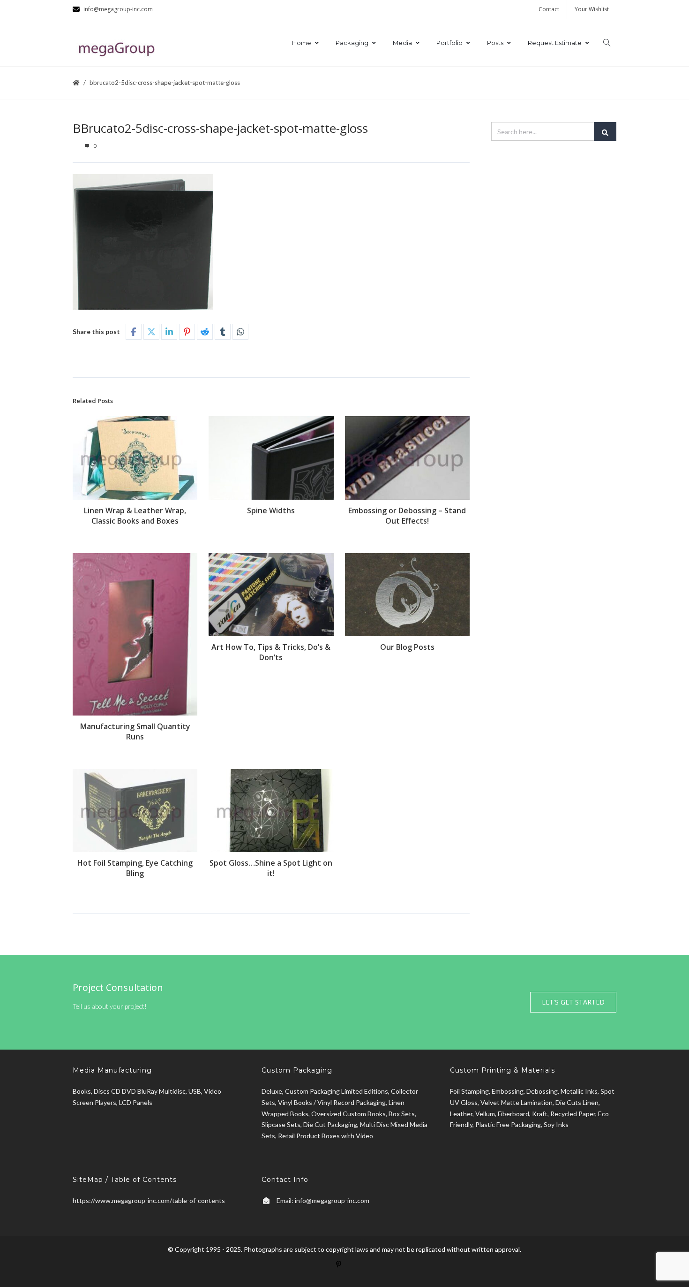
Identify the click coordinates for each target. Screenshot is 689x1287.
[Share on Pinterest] (187, 331)
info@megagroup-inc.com (332, 1200)
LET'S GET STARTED (573, 1002)
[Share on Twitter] (151, 331)
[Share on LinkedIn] (169, 331)
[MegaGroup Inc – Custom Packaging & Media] (119, 48)
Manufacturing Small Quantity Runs (135, 731)
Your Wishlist (592, 9)
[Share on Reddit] (204, 331)
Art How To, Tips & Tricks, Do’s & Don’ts (270, 652)
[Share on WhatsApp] (240, 331)
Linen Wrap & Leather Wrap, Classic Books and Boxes (135, 515)
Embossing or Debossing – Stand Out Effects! (407, 515)
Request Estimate (555, 42)
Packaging (352, 42)
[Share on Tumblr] (222, 331)
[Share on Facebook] (133, 331)
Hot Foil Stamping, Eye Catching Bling (135, 868)
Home (301, 42)
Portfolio (449, 42)
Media (402, 42)
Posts (495, 42)
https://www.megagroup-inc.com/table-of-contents (149, 1200)
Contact (549, 9)
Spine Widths (271, 510)
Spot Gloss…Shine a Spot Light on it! (271, 868)
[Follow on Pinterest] (344, 1270)
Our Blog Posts (407, 647)
